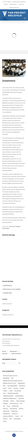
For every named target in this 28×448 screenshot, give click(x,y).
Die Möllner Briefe (7, 293)
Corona (4, 388)
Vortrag (4, 421)
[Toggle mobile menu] (25, 18)
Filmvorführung (17, 390)
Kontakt (4, 351)
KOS (21, 403)
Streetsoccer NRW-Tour (8, 416)
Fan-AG (9, 388)
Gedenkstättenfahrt (19, 395)
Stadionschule (6, 411)
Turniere (17, 416)
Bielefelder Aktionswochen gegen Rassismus (12, 380)
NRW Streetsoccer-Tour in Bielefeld (11, 289)
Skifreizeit (21, 408)
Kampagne (5, 403)
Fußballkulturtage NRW (8, 395)
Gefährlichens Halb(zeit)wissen (9, 398)
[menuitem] (6, 4)
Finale (4, 393)
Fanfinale (22, 388)
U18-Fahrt (5, 418)
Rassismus (5, 408)
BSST (4, 385)
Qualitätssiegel (15, 406)
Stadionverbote (14, 411)
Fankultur (5, 390)
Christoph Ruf (22, 385)
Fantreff (10, 390)
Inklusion (12, 401)
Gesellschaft (12, 226)
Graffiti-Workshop (7, 285)
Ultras (10, 418)
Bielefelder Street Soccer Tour (9, 383)
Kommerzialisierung (14, 403)
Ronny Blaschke (13, 408)
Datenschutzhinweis (16, 353)
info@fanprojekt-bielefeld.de (19, 1)
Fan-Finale (15, 388)
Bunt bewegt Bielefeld (12, 385)
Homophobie (5, 401)
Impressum (5, 353)
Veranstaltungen (5, 228)
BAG (12, 378)
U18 (21, 416)
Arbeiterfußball (6, 378)
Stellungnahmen (6, 413)
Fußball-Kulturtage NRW (13, 393)
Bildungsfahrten (21, 383)
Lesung (8, 406)
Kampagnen (17, 226)
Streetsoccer (14, 413)
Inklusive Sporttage (20, 401)
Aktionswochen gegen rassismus (10, 375)
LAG (4, 406)
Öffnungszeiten (13, 351)
